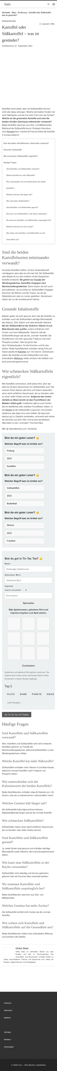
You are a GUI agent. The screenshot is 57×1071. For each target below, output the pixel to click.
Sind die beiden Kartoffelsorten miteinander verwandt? (26, 143)
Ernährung (22, 12)
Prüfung (10, 451)
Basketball (12, 503)
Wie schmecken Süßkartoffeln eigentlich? (20, 156)
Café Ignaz (7, 1032)
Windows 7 (7, 1039)
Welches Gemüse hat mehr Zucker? (19, 226)
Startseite (6, 12)
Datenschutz (8, 1010)
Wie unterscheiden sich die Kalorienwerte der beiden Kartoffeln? (26, 184)
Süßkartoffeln (13, 488)
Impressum (8, 1003)
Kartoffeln (11, 466)
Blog (14, 12)
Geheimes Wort (13, 575)
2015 (9, 496)
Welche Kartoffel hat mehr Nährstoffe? (20, 175)
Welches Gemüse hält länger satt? (19, 194)
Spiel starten (28, 602)
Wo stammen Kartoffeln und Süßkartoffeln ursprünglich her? (28, 220)
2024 (9, 458)
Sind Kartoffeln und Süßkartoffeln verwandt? (22, 169)
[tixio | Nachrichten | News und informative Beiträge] (7, 4)
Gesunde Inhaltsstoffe (12, 149)
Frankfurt (11, 541)
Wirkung (18, 358)
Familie (37, 279)
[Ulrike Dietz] (9, 952)
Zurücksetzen (28, 665)
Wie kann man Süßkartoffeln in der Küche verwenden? (26, 214)
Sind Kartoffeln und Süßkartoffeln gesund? (22, 207)
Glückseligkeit (9, 1047)
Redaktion (7, 1018)
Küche (9, 409)
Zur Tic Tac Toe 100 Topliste (17, 714)
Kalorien (22, 351)
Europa (10, 131)
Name (7, 564)
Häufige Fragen (10, 162)
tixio (20, 1065)
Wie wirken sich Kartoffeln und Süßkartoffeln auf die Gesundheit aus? (25, 236)
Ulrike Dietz (22, 948)
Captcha (9, 586)
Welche (10, 525)
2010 (9, 533)
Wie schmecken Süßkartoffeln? (18, 201)
